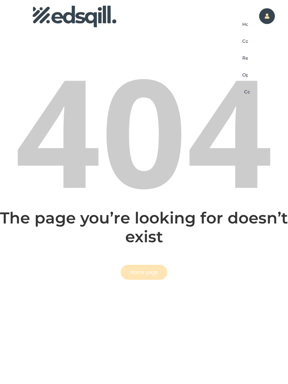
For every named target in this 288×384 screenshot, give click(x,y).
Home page (144, 272)
